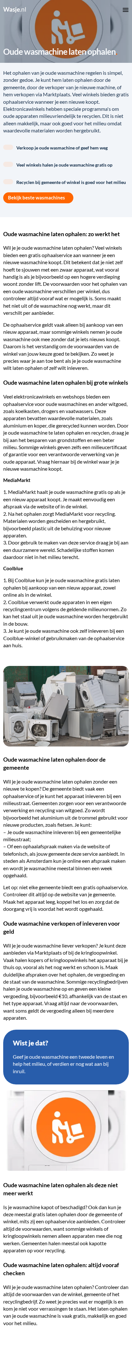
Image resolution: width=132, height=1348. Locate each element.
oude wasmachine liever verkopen (58, 945)
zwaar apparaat (77, 269)
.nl (14, 9)
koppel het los (72, 902)
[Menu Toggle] (125, 9)
